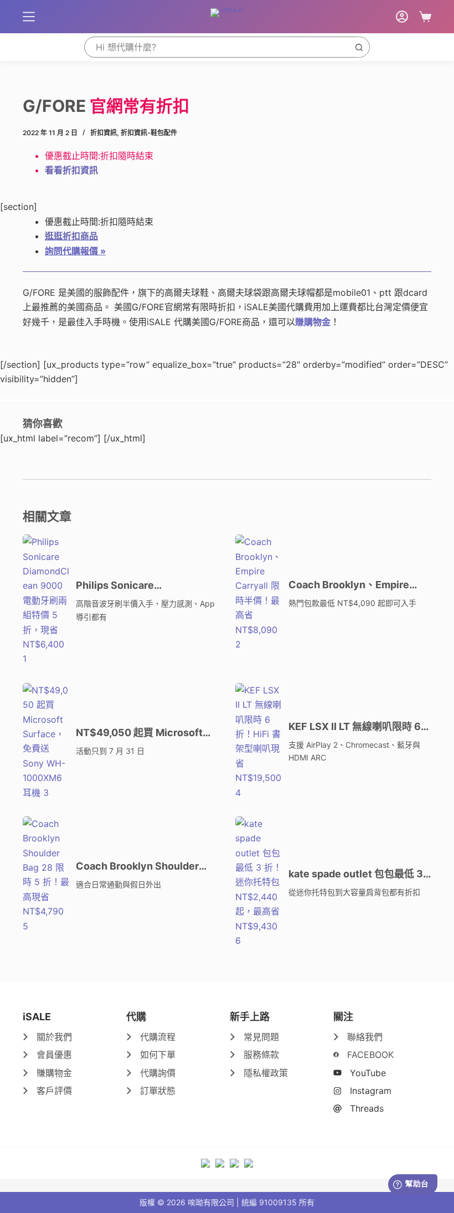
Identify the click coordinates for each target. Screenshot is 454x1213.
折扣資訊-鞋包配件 (149, 133)
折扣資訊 (103, 133)
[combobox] (217, 47)
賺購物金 (313, 321)
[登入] (402, 17)
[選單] (29, 17)
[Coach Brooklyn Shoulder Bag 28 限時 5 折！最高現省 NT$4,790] (46, 874)
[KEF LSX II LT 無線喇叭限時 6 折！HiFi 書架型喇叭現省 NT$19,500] (259, 741)
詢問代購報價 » (75, 250)
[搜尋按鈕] (358, 47)
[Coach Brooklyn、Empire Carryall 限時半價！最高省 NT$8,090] (259, 592)
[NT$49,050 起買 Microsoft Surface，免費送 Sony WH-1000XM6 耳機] (46, 741)
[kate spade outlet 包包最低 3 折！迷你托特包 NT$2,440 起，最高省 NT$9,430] (259, 882)
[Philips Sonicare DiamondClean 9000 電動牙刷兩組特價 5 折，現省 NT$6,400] (46, 600)
